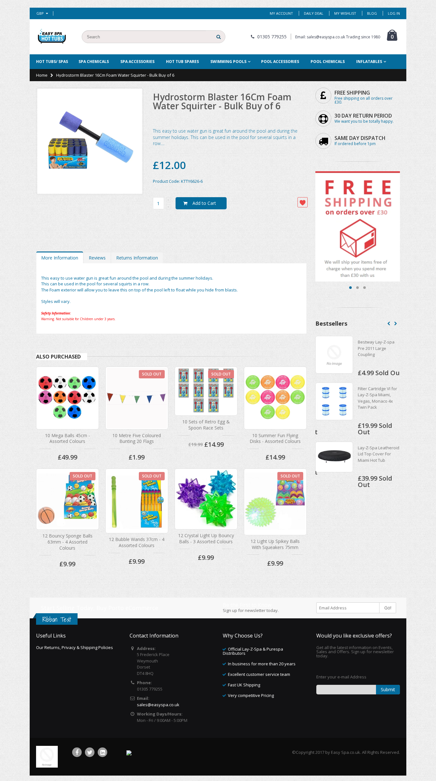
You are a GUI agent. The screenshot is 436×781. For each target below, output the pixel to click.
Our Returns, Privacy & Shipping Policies (74, 647)
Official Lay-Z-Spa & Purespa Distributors (253, 651)
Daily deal (313, 13)
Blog (372, 13)
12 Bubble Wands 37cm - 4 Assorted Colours (136, 542)
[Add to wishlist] (302, 202)
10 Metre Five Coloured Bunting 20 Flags (136, 438)
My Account (281, 13)
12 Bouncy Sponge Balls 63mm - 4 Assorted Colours (67, 542)
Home (42, 75)
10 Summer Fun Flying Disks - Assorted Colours (275, 438)
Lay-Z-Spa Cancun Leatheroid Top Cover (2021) (379, 348)
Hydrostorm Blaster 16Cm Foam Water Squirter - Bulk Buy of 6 (222, 101)
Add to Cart (204, 203)
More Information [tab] (59, 258)
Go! (387, 608)
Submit (388, 689)
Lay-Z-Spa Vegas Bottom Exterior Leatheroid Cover (374, 473)
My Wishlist (345, 13)
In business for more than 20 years (262, 664)
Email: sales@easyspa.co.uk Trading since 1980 (337, 37)
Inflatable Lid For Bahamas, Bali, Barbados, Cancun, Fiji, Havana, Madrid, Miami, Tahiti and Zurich (379, 410)
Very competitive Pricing (251, 695)
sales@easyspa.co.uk (158, 705)
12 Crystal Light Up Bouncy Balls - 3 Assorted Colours (206, 538)
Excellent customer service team (259, 674)
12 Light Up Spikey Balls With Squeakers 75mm (275, 544)
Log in (394, 13)
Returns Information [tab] (137, 258)
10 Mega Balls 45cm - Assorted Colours (67, 438)
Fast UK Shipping (244, 685)
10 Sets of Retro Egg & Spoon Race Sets (206, 425)
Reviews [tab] (97, 258)
